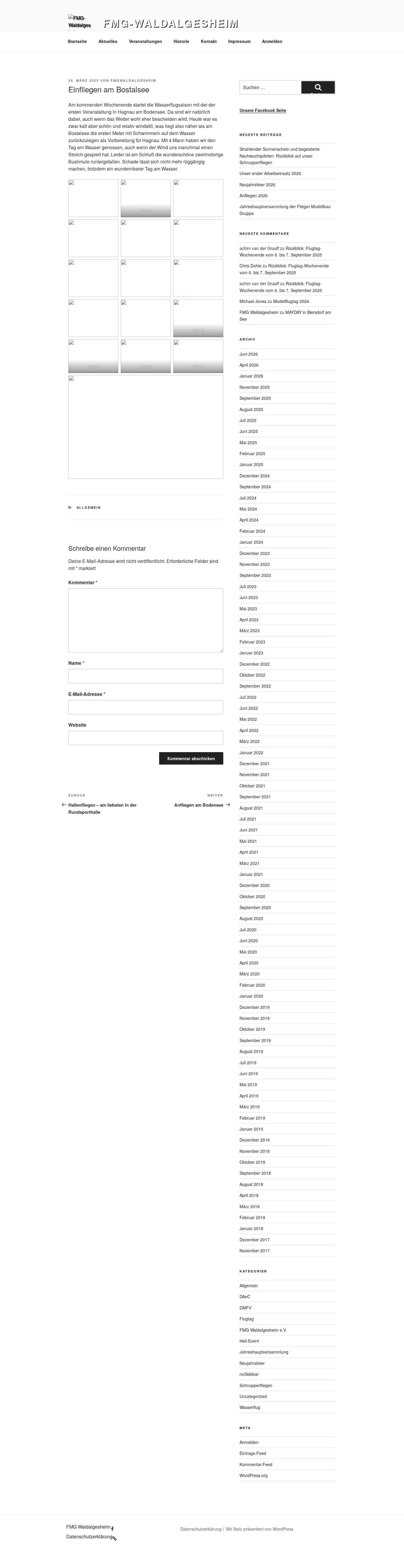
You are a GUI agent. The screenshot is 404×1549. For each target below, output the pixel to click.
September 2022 (255, 686)
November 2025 (255, 387)
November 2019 (255, 1018)
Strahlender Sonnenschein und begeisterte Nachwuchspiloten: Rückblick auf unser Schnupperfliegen (280, 155)
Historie (181, 41)
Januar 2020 (251, 996)
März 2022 (250, 741)
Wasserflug (250, 1407)
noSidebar (249, 1374)
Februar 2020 (252, 985)
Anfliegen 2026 (254, 195)
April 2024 (249, 520)
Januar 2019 (251, 1129)
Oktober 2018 (252, 1162)
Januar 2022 (251, 752)
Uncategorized (253, 1396)
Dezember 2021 (255, 763)
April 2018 (249, 1195)
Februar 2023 (252, 642)
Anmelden (272, 41)
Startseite (77, 41)
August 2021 (251, 808)
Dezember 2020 (255, 885)
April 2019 (249, 1096)
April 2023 (249, 619)
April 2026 (249, 365)
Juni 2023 (249, 597)
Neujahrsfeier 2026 (257, 184)
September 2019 (255, 1040)
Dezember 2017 (255, 1240)
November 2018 (255, 1151)
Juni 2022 (249, 708)
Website (77, 724)
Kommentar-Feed (256, 1464)
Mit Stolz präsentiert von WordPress (259, 1529)
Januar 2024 (251, 542)
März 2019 (250, 1107)
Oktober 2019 (252, 1029)
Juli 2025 (248, 420)
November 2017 (255, 1250)
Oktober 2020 (252, 896)
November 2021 (255, 774)
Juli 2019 (248, 1062)
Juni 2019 (249, 1073)
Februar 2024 (252, 531)
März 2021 (250, 863)
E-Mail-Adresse (86, 694)
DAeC (245, 1296)
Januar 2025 (251, 464)
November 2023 (255, 564)
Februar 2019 (252, 1118)
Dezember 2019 (255, 1007)
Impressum (239, 41)
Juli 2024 (248, 498)
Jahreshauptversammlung (264, 1352)
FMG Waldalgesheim (259, 312)
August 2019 (251, 1051)
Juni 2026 (249, 354)
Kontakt (209, 41)
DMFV (245, 1308)
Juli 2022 (248, 697)
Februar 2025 (252, 453)
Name (76, 662)
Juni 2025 (249, 431)
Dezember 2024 (255, 476)
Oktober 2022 (252, 675)
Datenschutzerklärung (201, 1529)
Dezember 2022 (255, 664)
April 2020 (249, 963)
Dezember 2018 (255, 1140)
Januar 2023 (251, 653)
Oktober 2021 (252, 786)
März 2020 (250, 974)
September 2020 (255, 907)
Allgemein (89, 507)
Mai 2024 (248, 509)
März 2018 (250, 1206)
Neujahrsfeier (252, 1363)
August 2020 (251, 918)
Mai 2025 (248, 442)
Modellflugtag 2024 (291, 301)
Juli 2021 (248, 819)
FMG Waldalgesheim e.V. (263, 1330)
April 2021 (249, 852)
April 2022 (249, 730)
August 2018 (251, 1184)
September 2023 (255, 575)
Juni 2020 (249, 940)
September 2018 (255, 1173)
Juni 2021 (249, 830)
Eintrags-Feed (253, 1453)
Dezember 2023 (255, 553)
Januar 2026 (251, 376)
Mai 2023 (248, 608)
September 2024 (255, 486)
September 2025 (255, 398)
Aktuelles (107, 41)
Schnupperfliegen (256, 1385)
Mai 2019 (248, 1084)
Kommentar (82, 582)
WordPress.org (254, 1475)
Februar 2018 (252, 1217)
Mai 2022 (248, 719)
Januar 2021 (251, 874)
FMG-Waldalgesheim (170, 22)
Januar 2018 (251, 1228)
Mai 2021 (248, 841)
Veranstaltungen (145, 41)
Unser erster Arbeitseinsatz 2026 (270, 173)
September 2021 (255, 797)
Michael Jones (253, 301)
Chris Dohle (250, 266)
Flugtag (247, 1319)
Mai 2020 (248, 952)
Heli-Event (249, 1341)
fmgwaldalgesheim (133, 80)
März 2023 (250, 630)
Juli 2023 (248, 586)
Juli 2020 (248, 929)
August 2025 (251, 409)
